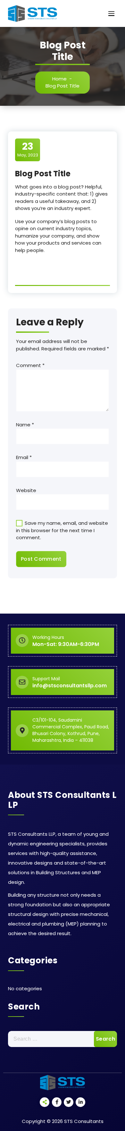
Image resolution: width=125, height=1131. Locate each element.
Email (24, 457)
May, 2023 (27, 149)
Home (59, 78)
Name (25, 424)
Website (26, 490)
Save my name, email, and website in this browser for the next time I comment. (62, 530)
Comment (30, 365)
